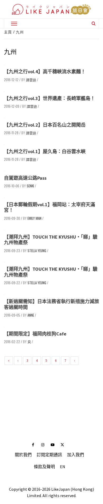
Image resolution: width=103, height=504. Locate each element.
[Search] (94, 23)
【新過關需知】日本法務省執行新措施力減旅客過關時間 (51, 304)
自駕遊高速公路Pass (25, 178)
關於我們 (23, 454)
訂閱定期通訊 (49, 454)
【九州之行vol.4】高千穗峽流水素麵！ (45, 71)
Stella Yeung (36, 250)
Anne (30, 315)
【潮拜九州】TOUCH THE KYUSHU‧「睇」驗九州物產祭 (50, 240)
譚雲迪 (31, 79)
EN (62, 466)
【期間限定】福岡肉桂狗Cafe (35, 334)
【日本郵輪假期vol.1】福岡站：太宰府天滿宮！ (49, 207)
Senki (30, 185)
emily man (34, 218)
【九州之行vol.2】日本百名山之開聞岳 (45, 125)
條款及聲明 (44, 466)
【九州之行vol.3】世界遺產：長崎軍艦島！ (49, 98)
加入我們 (75, 454)
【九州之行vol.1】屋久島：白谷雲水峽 (45, 151)
